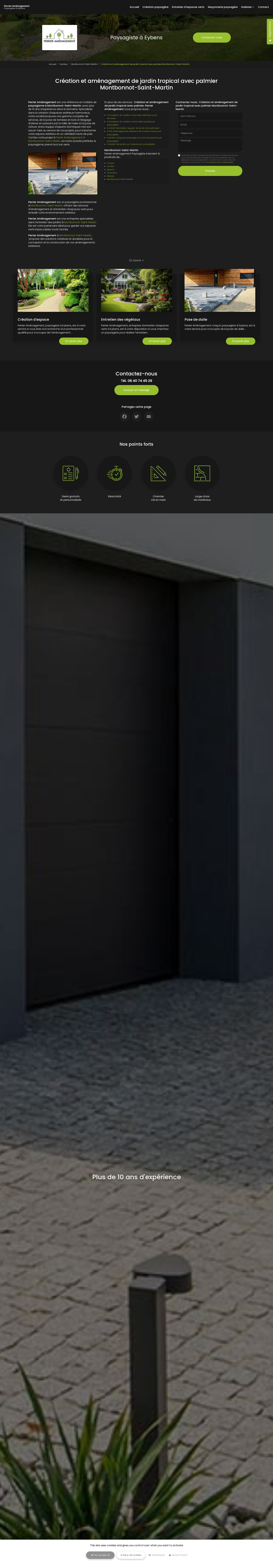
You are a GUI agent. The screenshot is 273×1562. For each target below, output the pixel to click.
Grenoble (112, 172)
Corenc (111, 163)
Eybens (110, 169)
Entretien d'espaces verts (188, 7)
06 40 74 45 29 (140, 380)
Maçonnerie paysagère (223, 7)
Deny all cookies (131, 1555)
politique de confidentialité (221, 162)
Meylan (110, 176)
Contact (263, 7)
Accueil (134, 7)
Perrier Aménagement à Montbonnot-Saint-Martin (56, 139)
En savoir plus (73, 341)
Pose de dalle (196, 319)
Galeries (246, 7)
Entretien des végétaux (120, 319)
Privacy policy (179, 1555)
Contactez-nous (212, 37)
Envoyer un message (136, 390)
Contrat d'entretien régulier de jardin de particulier (133, 128)
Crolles (110, 166)
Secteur (64, 64)
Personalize (158, 1555)
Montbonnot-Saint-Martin (84, 64)
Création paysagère (155, 7)
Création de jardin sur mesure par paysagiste (131, 144)
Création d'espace (33, 319)
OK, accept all (101, 1555)
